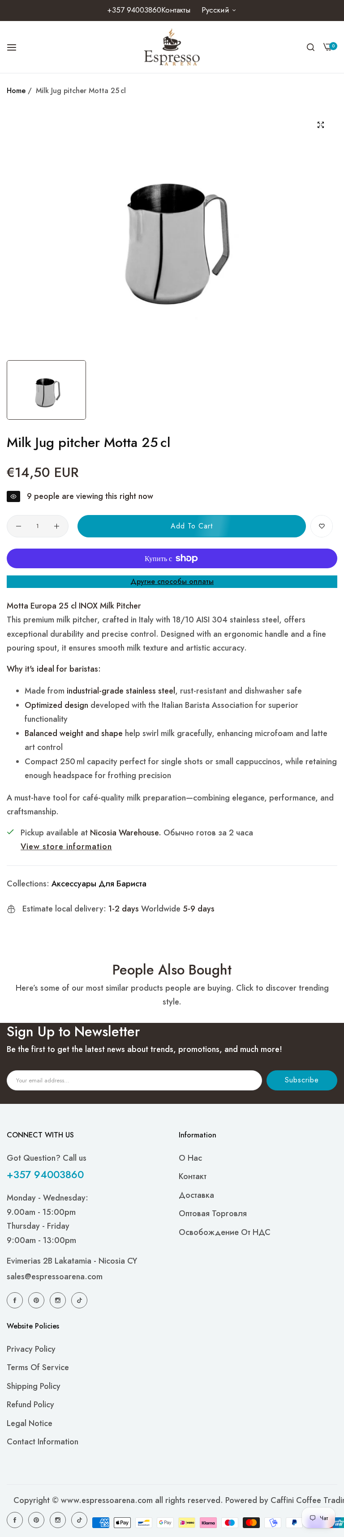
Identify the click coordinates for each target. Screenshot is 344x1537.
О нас (190, 1158)
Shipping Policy (33, 1386)
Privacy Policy (31, 1349)
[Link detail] (16, 1299)
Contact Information (42, 1442)
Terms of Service (38, 1367)
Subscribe (302, 1080)
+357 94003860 (45, 1174)
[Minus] (18, 526)
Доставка (196, 1195)
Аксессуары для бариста (99, 884)
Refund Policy (30, 1404)
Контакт (192, 1176)
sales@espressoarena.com (55, 1276)
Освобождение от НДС (225, 1232)
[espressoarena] (172, 47)
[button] (321, 526)
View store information (66, 846)
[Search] (310, 47)
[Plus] (56, 526)
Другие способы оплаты (172, 581)
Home (16, 90)
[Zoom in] (320, 125)
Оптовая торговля (213, 1213)
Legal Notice (29, 1423)
